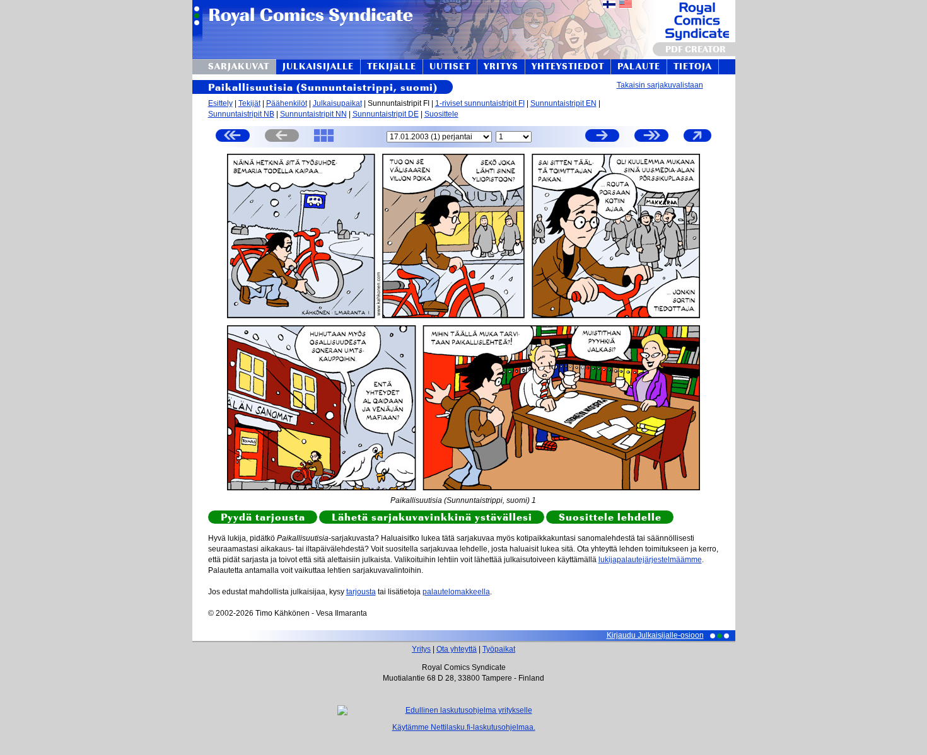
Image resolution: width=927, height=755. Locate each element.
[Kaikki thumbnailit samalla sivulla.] (323, 141)
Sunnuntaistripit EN (563, 103)
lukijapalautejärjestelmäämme (650, 559)
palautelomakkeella (456, 591)
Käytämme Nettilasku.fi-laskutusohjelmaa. (463, 727)
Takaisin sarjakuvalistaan (660, 85)
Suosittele (441, 114)
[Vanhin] (232, 137)
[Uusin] (651, 137)
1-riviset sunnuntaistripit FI (480, 103)
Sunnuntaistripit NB (241, 114)
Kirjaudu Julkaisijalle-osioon (655, 635)
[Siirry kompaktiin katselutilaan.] (697, 141)
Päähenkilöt (286, 103)
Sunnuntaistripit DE (386, 114)
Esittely (220, 103)
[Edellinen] (281, 137)
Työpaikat (498, 649)
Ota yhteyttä (456, 649)
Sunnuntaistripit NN (313, 114)
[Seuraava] (602, 137)
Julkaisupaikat (337, 103)
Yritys (421, 649)
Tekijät (249, 103)
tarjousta (361, 591)
